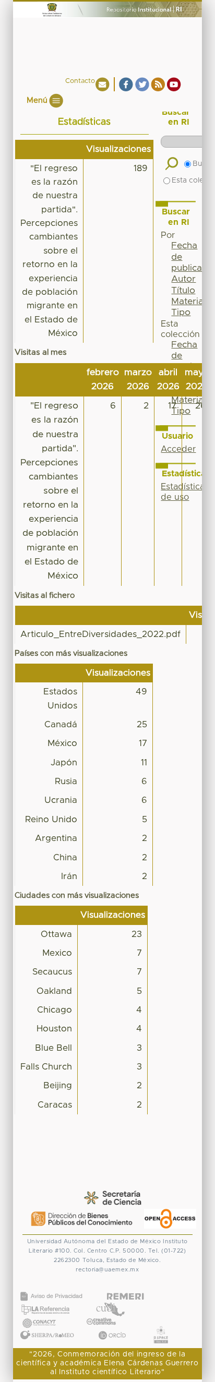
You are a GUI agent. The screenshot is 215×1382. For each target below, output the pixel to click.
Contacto (80, 81)
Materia (187, 301)
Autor (183, 279)
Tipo (180, 312)
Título (183, 290)
